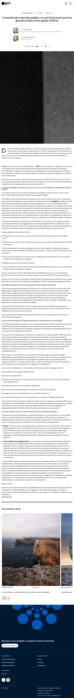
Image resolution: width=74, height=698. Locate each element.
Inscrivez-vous (7, 497)
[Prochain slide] (9, 598)
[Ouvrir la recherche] (66, 3)
